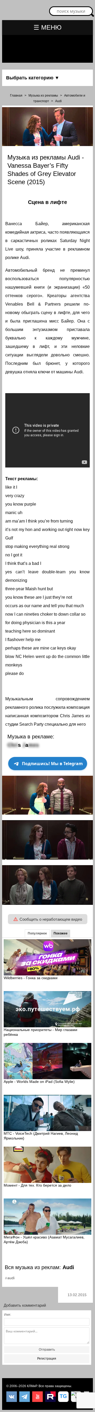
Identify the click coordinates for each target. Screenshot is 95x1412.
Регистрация (46, 1358)
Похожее (61, 933)
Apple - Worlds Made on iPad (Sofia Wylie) (39, 1081)
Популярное (37, 933)
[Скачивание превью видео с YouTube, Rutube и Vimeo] (63, 1396)
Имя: (7, 1314)
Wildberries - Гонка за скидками (31, 978)
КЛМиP (32, 1386)
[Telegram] (24, 1396)
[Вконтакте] (11, 1396)
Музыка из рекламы (43, 95)
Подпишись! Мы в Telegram (52, 763)
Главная (16, 95)
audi (11, 1278)
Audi (58, 101)
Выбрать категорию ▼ (32, 77)
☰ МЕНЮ (47, 27)
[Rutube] (50, 1396)
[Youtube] (37, 1396)
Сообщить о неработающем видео (51, 919)
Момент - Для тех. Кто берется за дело (37, 1185)
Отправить (47, 1349)
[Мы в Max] (76, 1396)
